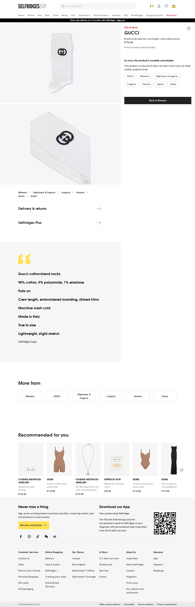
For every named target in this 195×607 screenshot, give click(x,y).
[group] (97, 470)
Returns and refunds (29, 570)
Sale (155, 558)
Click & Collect (52, 564)
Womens (22, 192)
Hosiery (80, 192)
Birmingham (79, 564)
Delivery (49, 558)
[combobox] (100, 6)
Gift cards (23, 582)
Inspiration (132, 558)
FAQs (21, 564)
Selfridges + (51, 570)
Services (103, 570)
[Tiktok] (37, 538)
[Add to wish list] (188, 28)
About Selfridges (135, 564)
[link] (30, 488)
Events (102, 576)
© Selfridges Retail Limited (28, 604)
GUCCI (131, 33)
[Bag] (174, 6)
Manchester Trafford (83, 570)
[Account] (159, 6)
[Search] (63, 6)
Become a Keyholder (31, 525)
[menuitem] (21, 15)
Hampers (158, 564)
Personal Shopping (28, 576)
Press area (132, 582)
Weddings (158, 570)
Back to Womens (158, 100)
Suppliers (131, 576)
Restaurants (105, 564)
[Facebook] (20, 538)
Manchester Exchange (84, 576)
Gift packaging (25, 588)
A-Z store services (109, 558)
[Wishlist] (166, 6)
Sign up (121, 20)
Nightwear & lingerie (44, 192)
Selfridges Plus (30, 222)
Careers (130, 570)
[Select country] (152, 6)
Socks (21, 196)
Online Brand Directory (52, 584)
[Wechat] (46, 538)
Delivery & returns (32, 208)
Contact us (23, 558)
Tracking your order (56, 576)
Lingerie (65, 192)
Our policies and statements (135, 590)
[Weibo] (54, 538)
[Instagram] (29, 538)
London (76, 558)
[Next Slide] (181, 470)
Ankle (34, 196)
